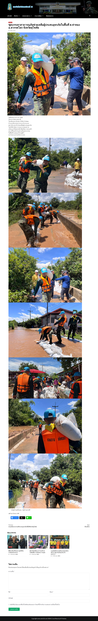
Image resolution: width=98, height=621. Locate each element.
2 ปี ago (11, 30)
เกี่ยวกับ (16, 16)
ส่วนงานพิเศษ (38, 16)
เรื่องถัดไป (87, 525)
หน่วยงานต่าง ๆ (26, 16)
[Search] (90, 15)
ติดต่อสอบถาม (49, 16)
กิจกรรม (10, 22)
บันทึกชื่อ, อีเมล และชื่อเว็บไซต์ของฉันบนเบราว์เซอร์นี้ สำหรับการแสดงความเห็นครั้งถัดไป (35, 604)
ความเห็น (11, 571)
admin (14, 30)
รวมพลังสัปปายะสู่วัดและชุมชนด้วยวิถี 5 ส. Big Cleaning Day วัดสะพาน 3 (59, 552)
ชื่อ (9, 592)
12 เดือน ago (12, 554)
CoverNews (55, 618)
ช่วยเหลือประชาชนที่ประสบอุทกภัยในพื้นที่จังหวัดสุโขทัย (22, 525)
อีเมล (51, 592)
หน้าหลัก (9, 16)
